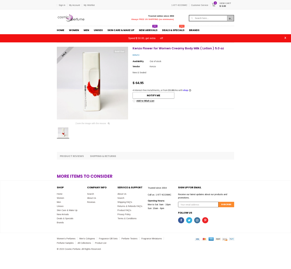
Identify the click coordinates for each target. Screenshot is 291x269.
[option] (92, 83)
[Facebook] (181, 220)
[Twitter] (189, 220)
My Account (74, 5)
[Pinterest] (205, 220)
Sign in (62, 5)
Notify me (153, 95)
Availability (138, 61)
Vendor (136, 66)
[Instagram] (197, 220)
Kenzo (136, 55)
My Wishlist (89, 5)
